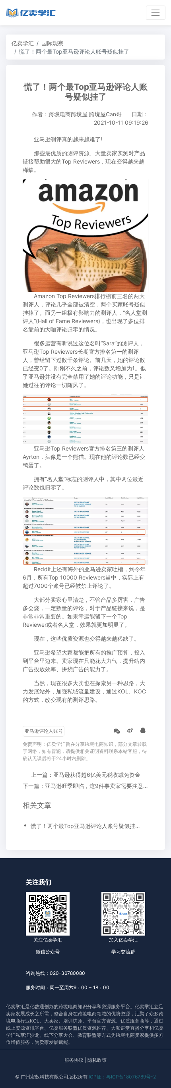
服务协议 (74, 1060)
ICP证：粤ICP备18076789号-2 (122, 1077)
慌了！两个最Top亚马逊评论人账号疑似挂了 (85, 825)
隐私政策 (97, 1060)
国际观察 (52, 43)
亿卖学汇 (23, 43)
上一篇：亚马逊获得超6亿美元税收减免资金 (85, 774)
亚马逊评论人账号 (44, 731)
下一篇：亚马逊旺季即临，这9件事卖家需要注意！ (86, 785)
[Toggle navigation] (155, 12)
